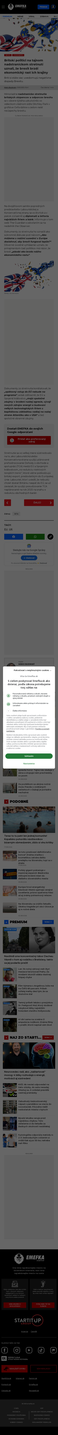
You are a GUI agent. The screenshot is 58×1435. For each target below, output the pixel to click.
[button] (29, 711)
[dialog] (29, 717)
